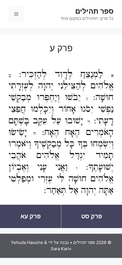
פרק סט (91, 216)
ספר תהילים (94, 11)
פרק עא (30, 216)
